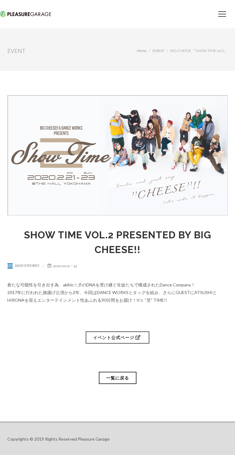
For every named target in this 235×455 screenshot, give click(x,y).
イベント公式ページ (114, 337)
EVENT (158, 50)
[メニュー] (222, 14)
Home (142, 50)
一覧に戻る (117, 377)
